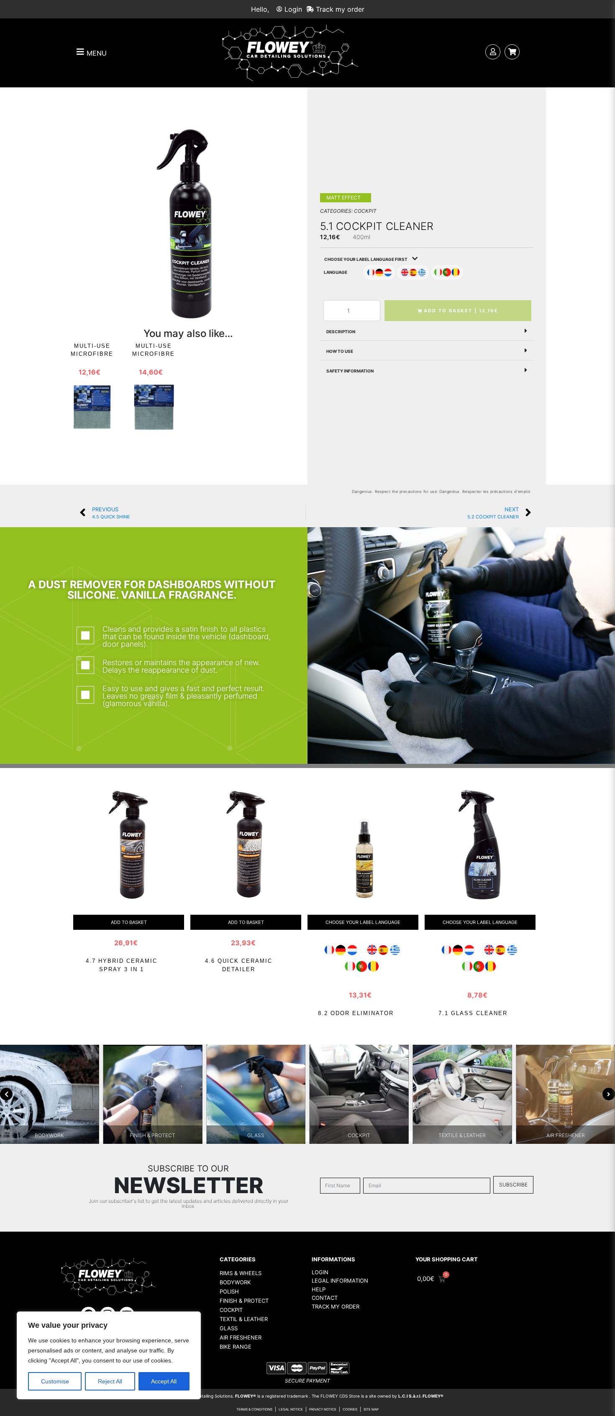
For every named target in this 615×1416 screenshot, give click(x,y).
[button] (426, 331)
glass (229, 1328)
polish (229, 1291)
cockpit (231, 1309)
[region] (109, 1355)
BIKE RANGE (235, 1346)
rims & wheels (240, 1273)
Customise (55, 1381)
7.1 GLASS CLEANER (472, 1013)
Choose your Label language (362, 922)
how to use (339, 351)
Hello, (260, 9)
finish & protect (244, 1300)
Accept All (164, 1381)
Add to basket (129, 922)
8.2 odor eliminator (356, 1013)
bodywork (235, 1282)
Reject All (110, 1381)
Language (335, 272)
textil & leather (244, 1319)
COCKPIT (365, 211)
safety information (350, 370)
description (340, 331)
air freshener (240, 1337)
